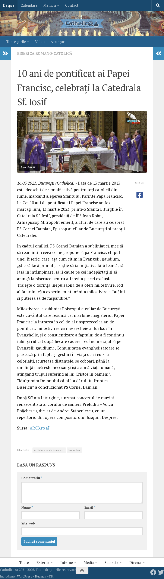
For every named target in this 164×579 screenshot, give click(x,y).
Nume (27, 507)
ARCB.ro (37, 428)
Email (89, 507)
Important (74, 450)
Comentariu (31, 478)
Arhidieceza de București (49, 450)
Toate (24, 562)
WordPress (24, 576)
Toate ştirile (16, 41)
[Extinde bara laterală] (5, 53)
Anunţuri (58, 41)
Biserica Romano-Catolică (44, 53)
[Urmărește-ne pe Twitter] (161, 572)
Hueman (40, 576)
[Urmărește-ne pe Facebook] (153, 572)
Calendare (28, 5)
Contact (71, 5)
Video (40, 41)
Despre (9, 5)
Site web (28, 523)
